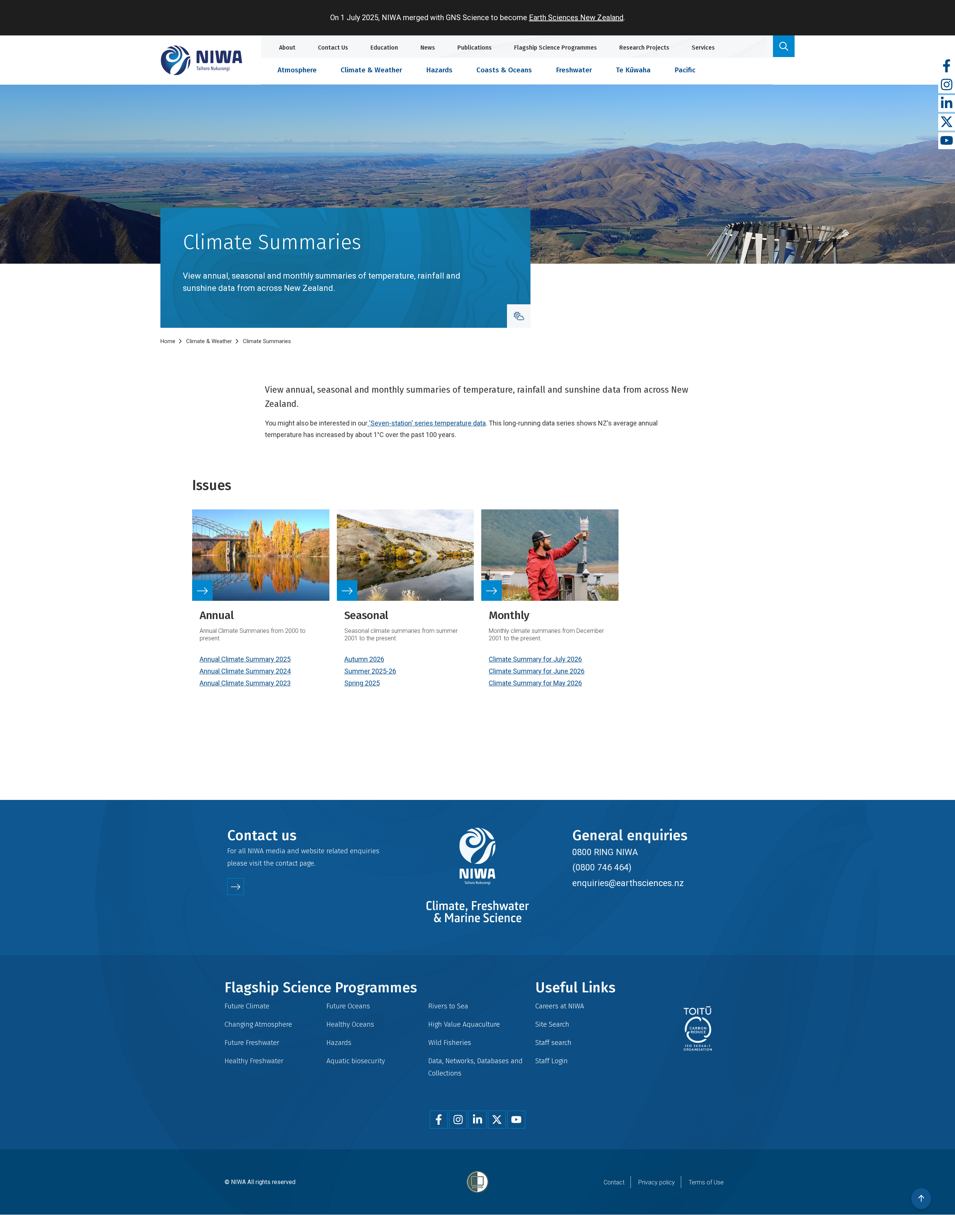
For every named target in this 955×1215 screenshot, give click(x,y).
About (287, 47)
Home (167, 341)
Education (384, 47)
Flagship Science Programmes (555, 47)
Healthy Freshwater (254, 1061)
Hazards (439, 70)
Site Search (552, 1024)
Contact (614, 1182)
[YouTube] (946, 140)
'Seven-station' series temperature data (426, 423)
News (427, 47)
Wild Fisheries (449, 1042)
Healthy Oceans (350, 1024)
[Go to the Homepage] (201, 60)
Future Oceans (348, 1006)
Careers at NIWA (559, 1006)
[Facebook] (946, 66)
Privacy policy (656, 1182)
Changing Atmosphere (258, 1024)
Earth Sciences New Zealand (576, 17)
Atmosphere (297, 70)
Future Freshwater (252, 1042)
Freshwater (574, 70)
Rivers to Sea (448, 1006)
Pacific (684, 70)
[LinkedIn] (946, 103)
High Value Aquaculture (464, 1024)
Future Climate (247, 1006)
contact (287, 863)
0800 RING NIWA (605, 852)
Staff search (553, 1042)
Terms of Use (706, 1182)
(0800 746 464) (602, 867)
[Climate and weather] (518, 316)
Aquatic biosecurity (355, 1061)
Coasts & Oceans (504, 70)
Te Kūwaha (633, 70)
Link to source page (260, 608)
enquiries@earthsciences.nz (628, 883)
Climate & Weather (371, 70)
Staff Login (551, 1061)
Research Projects (644, 47)
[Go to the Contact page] (235, 886)
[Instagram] (946, 84)
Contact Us (333, 47)
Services (703, 47)
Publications (474, 47)
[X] (946, 122)
